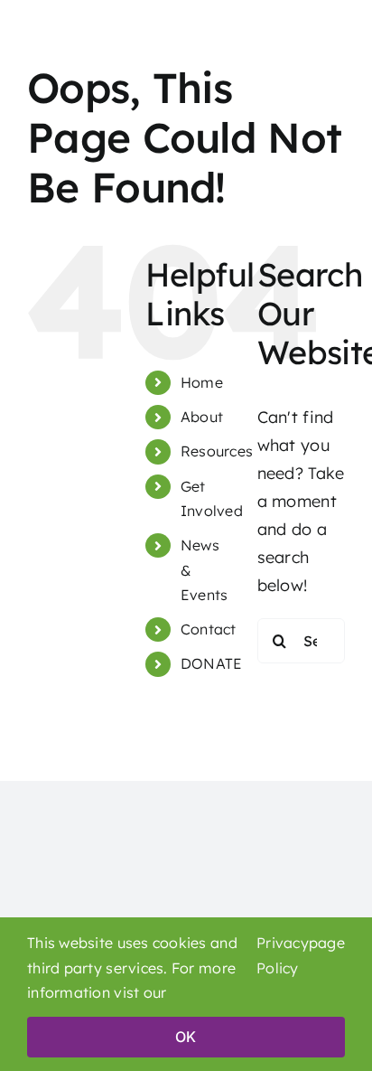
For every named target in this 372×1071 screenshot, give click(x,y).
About (202, 417)
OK (185, 1037)
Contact (209, 629)
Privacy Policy (282, 955)
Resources (217, 451)
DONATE (212, 663)
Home (202, 382)
